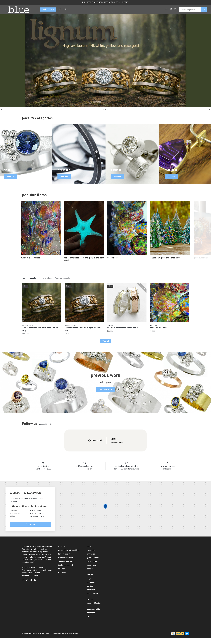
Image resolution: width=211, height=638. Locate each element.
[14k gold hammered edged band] (126, 303)
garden (90, 599)
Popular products (45, 278)
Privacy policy (64, 554)
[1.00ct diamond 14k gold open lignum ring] (84, 303)
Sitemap (61, 569)
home (89, 547)
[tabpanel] (105, 60)
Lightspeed (57, 633)
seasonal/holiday (94, 609)
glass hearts (92, 561)
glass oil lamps (93, 558)
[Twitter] (27, 580)
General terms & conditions (69, 550)
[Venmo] (187, 634)
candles (90, 569)
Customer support (65, 565)
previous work (92, 594)
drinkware (91, 554)
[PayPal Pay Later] (182, 634)
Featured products (62, 278)
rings (89, 579)
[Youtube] (35, 580)
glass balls (91, 550)
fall (88, 617)
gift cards (62, 9)
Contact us (30, 524)
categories (47, 9)
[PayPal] (178, 634)
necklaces (91, 582)
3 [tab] (108, 268)
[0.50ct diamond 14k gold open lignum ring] (41, 303)
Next (209, 109)
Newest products (29, 278)
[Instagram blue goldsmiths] (31, 580)
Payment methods (65, 558)
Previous (2, 109)
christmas (91, 613)
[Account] (167, 10)
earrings (90, 586)
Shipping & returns (65, 561)
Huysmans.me (73, 633)
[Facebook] (23, 580)
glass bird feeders (94, 603)
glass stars (91, 565)
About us (61, 547)
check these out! (105, 390)
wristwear (91, 590)
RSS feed (62, 573)
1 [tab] (102, 268)
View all (105, 341)
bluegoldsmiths (45, 424)
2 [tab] (105, 268)
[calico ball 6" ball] (169, 303)
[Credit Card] (173, 634)
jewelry (90, 575)
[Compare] (171, 10)
